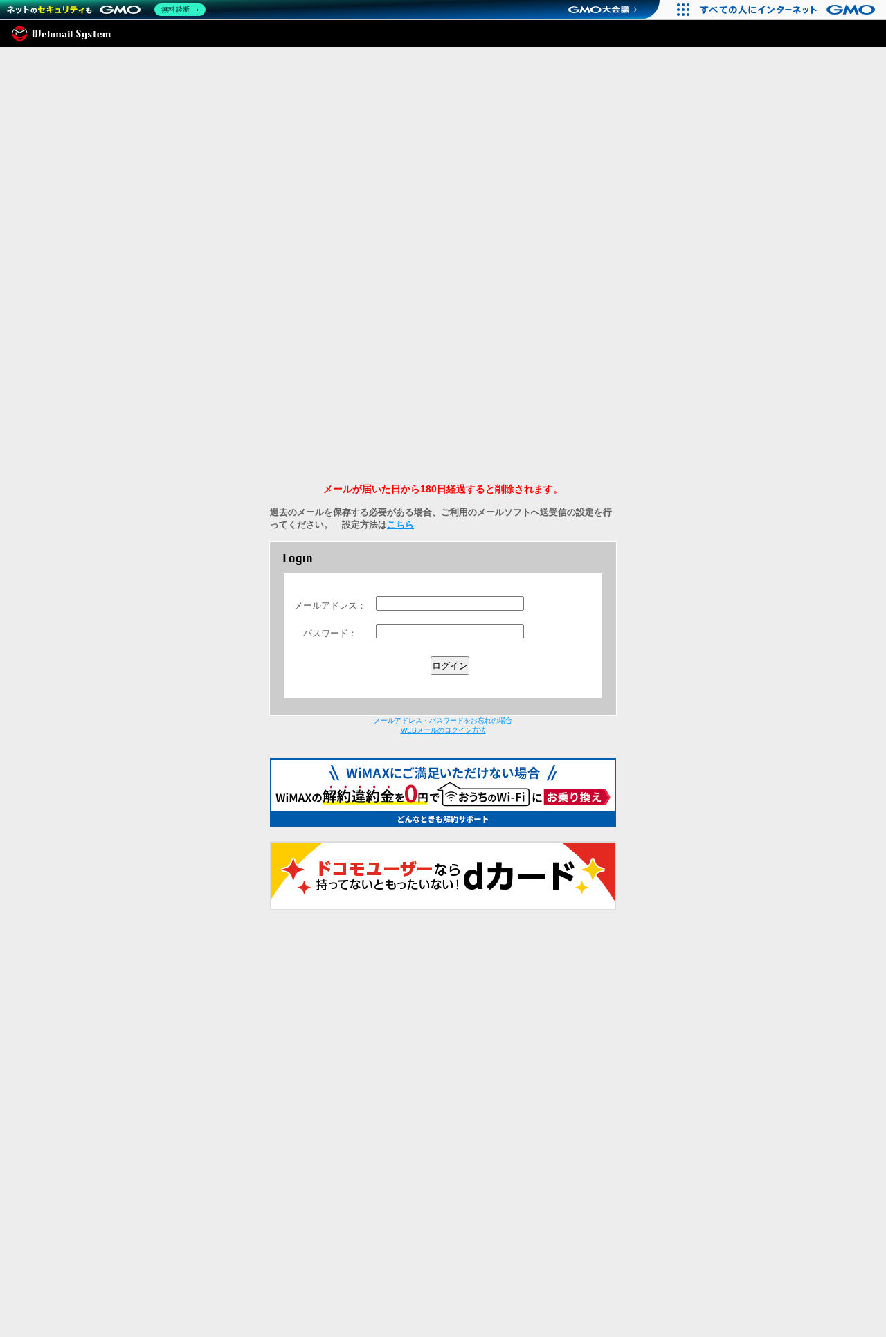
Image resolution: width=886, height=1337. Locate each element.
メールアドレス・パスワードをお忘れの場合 (443, 720)
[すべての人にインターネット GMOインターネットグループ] (789, 9)
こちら (400, 524)
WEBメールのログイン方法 (443, 730)
